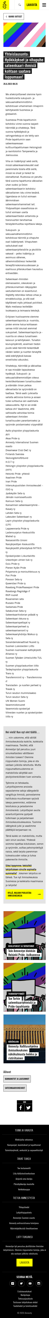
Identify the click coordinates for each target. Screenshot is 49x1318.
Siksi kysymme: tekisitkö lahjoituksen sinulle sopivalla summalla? (21, 869)
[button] (44, 5)
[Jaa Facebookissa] (20, 1108)
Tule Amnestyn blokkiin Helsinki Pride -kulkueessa (24, 953)
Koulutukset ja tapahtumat (21, 946)
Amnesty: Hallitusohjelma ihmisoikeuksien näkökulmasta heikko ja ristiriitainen (23, 1052)
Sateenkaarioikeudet (15, 1088)
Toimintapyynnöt (16, 993)
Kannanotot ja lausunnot (17, 1078)
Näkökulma (13, 1041)
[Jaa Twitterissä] (28, 1108)
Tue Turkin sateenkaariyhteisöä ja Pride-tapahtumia (22, 1002)
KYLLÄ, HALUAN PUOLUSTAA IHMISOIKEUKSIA (19, 894)
